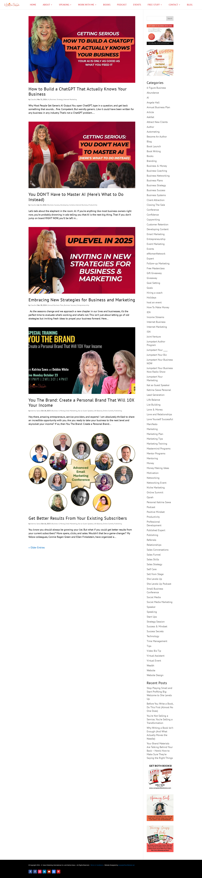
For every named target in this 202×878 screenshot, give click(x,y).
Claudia (33, 99)
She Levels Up (154, 579)
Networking (153, 477)
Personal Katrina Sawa (159, 502)
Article (150, 112)
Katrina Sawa (35, 411)
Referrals (151, 540)
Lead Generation (155, 394)
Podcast (122, 5)
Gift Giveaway (154, 273)
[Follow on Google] (54, 871)
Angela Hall (153, 102)
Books (106, 5)
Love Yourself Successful (160, 419)
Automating (153, 131)
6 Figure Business (156, 87)
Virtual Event (154, 660)
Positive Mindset (156, 512)
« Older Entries (37, 547)
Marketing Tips (155, 438)
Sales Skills (153, 559)
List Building (154, 404)
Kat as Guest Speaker (85, 411)
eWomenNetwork (156, 253)
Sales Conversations (157, 549)
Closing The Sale (156, 204)
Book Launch (154, 146)
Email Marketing (71, 411)
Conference (153, 209)
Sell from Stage (155, 574)
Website (151, 670)
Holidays (151, 297)
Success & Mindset (157, 626)
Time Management (157, 641)
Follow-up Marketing (158, 263)
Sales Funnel (154, 554)
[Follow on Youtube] (49, 871)
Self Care (152, 569)
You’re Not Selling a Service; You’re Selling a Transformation (160, 719)
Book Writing (154, 151)
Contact (173, 5)
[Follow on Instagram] (40, 871)
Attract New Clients (157, 122)
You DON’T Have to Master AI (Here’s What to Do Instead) (76, 196)
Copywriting (153, 219)
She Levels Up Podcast (159, 583)
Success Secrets (155, 631)
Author (150, 126)
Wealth (150, 665)
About (46, 5)
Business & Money (58, 411)
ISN (149, 331)
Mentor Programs (156, 453)
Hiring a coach (154, 292)
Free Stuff (154, 5)
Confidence (153, 214)
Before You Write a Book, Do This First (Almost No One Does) (160, 707)
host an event (154, 302)
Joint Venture (154, 336)
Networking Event (156, 482)
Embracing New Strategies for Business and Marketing (82, 300)
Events (137, 5)
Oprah (150, 497)
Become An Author (157, 136)
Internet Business (81, 205)
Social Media (154, 597)
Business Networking (158, 175)
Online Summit (108, 411)
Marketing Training (157, 443)
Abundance (153, 92)
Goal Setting (153, 283)
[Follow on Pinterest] (58, 871)
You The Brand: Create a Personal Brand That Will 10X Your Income (81, 402)
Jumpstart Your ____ (157, 350)
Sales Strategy (154, 564)
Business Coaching (157, 170)
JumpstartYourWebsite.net (126, 865)
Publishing (118, 411)
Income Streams (155, 317)
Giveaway (152, 278)
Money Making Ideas (158, 468)
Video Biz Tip (154, 650)
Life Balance (98, 411)
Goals (150, 287)
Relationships (154, 544)
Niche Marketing (156, 487)
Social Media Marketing (159, 602)
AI (48, 99)
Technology (153, 636)
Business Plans (155, 180)
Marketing (152, 429)
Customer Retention (157, 224)
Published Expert (156, 530)
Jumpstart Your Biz (157, 354)
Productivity (92, 205)
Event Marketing (156, 244)
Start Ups (152, 616)
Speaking (64, 5)
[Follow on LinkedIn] (44, 871)
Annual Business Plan (55, 305)
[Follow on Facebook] (30, 871)
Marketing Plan (155, 434)
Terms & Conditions (97, 865)
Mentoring (152, 458)
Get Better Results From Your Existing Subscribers (78, 518)
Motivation (153, 473)
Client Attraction (155, 200)
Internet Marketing (70, 99)
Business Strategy (56, 99)
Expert (150, 258)
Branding (152, 161)
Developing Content (67, 205)
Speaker (151, 607)
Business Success (54, 205)
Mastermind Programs (158, 448)
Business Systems (156, 195)
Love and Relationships (159, 414)
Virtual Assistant (155, 655)
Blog (189, 5)
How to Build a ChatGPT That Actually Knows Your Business (78, 91)
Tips (149, 646)
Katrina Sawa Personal (159, 390)
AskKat (150, 117)
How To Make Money (158, 307)
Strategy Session (156, 621)
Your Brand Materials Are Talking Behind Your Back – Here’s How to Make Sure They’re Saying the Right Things (160, 750)
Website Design (155, 675)
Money (150, 463)
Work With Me (86, 5)
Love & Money (155, 409)
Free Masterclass (156, 268)
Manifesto (152, 424)
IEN (149, 312)
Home (33, 5)
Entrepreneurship (83, 305)
